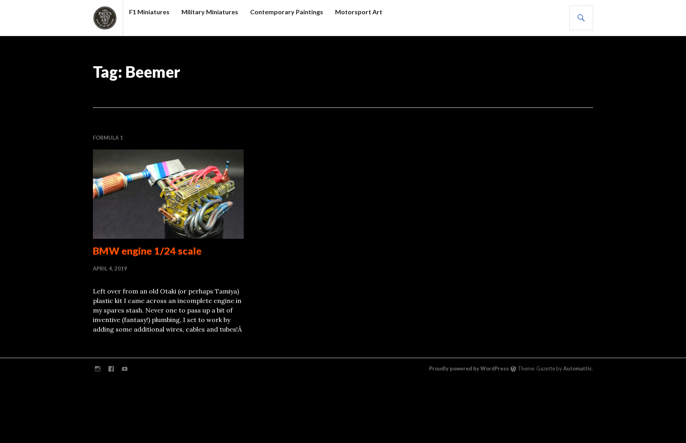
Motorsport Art (358, 11)
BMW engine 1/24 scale (147, 251)
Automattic (577, 368)
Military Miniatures (209, 11)
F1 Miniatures (149, 11)
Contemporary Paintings (286, 11)
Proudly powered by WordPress (469, 368)
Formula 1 (108, 137)
